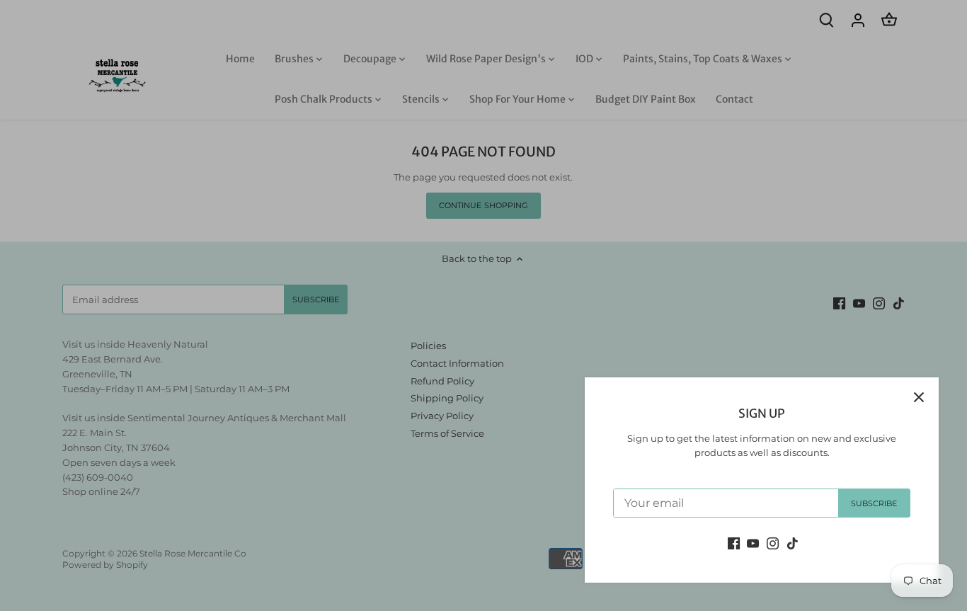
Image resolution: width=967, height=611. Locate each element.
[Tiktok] (792, 542)
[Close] (918, 397)
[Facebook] (734, 542)
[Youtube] (753, 542)
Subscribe (874, 503)
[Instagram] (773, 542)
